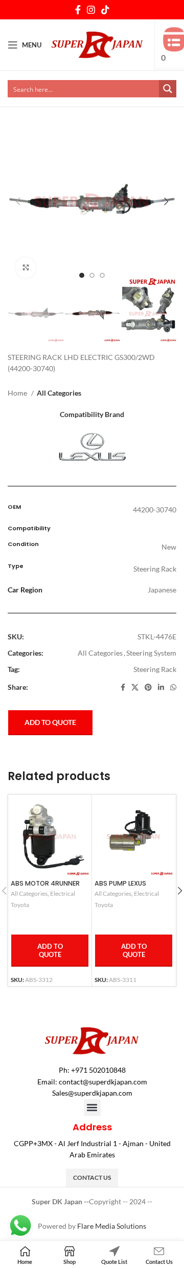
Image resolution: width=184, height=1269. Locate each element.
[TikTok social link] (105, 9)
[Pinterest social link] (148, 687)
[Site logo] (97, 44)
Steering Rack (154, 669)
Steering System (151, 653)
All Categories (59, 393)
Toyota (20, 905)
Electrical (62, 893)
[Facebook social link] (78, 9)
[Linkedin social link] (161, 687)
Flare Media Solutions (111, 1226)
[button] (92, 1107)
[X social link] (135, 687)
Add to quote (50, 722)
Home (18, 393)
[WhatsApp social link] (173, 687)
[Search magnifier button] (167, 88)
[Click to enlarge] (25, 267)
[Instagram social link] (91, 9)
